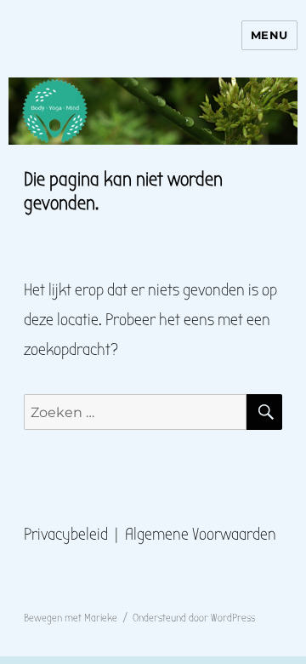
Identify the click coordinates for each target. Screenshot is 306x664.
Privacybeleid (66, 534)
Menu (269, 35)
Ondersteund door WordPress (194, 617)
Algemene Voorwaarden (200, 534)
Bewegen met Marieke (70, 617)
